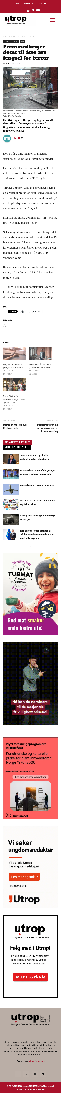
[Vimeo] (43, 1074)
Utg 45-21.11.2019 (26, 36)
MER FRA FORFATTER (17, 447)
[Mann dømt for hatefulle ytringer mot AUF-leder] (40, 353)
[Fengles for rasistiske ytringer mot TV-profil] (14, 353)
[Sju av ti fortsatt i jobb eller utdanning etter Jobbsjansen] (11, 459)
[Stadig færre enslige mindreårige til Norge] (11, 519)
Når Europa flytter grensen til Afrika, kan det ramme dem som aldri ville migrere (37, 534)
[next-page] (36, 546)
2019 (13, 36)
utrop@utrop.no (37, 1060)
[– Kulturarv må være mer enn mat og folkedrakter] (11, 504)
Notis (22, 41)
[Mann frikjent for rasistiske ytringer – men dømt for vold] (14, 384)
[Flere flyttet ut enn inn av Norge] (11, 489)
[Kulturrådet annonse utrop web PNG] (30, 818)
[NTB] (9, 138)
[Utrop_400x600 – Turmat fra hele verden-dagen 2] (30, 634)
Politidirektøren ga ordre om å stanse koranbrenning (47, 428)
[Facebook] (18, 1074)
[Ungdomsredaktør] (30, 907)
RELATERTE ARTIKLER (17, 442)
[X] (35, 1074)
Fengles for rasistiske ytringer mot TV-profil (13, 366)
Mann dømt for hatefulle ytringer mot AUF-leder (40, 366)
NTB (7, 63)
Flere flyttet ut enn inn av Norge (37, 485)
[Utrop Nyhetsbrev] (30, 996)
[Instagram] (26, 1074)
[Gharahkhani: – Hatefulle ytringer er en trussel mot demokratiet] (11, 474)
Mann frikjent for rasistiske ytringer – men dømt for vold (14, 399)
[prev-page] (31, 546)
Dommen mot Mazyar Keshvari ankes (15, 426)
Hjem (5, 36)
